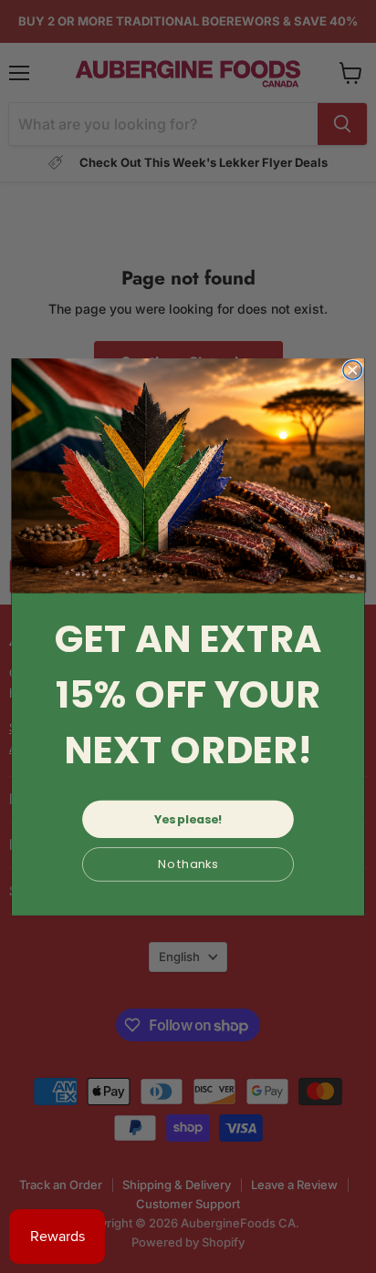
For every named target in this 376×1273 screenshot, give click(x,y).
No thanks (188, 863)
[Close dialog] (352, 369)
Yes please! (188, 819)
